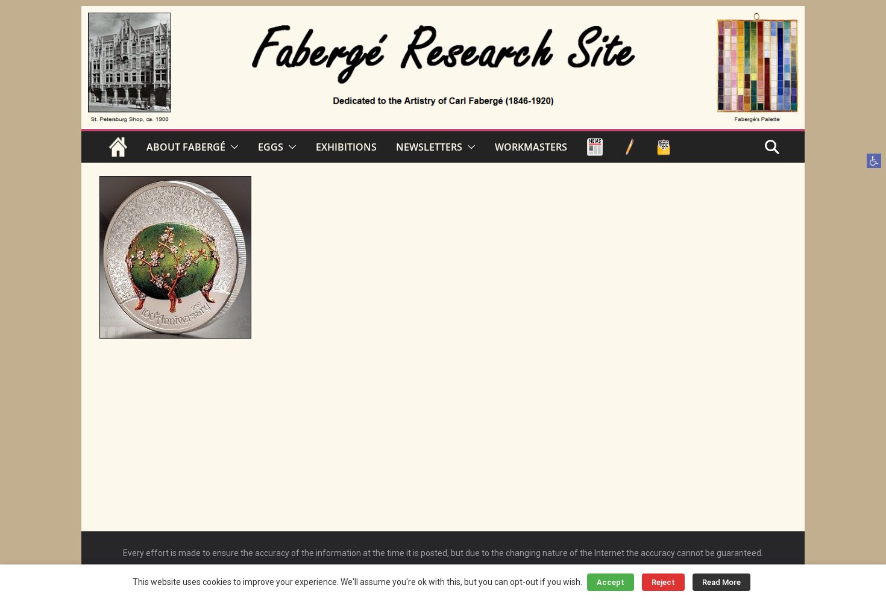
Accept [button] (610, 582)
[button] (874, 161)
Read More (721, 582)
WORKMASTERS (531, 147)
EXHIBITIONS (346, 147)
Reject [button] (663, 582)
